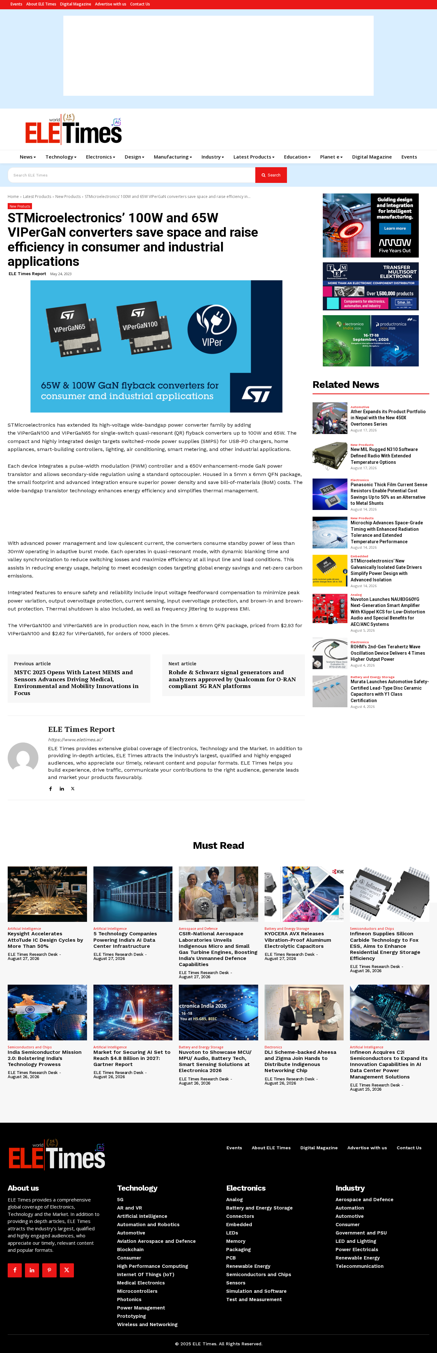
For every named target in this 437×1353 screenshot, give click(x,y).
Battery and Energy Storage (372, 677)
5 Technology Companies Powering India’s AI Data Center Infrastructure (125, 940)
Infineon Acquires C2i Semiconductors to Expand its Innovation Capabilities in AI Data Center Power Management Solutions (389, 1064)
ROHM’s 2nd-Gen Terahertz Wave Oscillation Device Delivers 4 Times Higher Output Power (388, 653)
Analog (356, 594)
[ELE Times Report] (23, 757)
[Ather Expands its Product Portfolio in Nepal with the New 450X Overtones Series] (330, 418)
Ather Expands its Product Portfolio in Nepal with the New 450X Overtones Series (388, 418)
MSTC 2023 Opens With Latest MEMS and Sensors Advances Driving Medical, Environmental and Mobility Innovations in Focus (76, 682)
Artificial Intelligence (24, 928)
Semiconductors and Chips (372, 928)
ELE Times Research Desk (33, 954)
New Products (68, 196)
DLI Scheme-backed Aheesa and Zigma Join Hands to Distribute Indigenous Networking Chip (300, 1061)
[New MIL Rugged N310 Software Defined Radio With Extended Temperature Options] (330, 456)
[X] (72, 787)
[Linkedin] (61, 787)
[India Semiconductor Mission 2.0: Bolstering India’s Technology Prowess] (47, 1012)
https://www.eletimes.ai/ (75, 739)
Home (13, 196)
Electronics (360, 480)
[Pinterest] (49, 1270)
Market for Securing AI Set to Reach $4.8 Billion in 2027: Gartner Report (132, 1058)
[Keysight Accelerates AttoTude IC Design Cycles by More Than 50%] (47, 894)
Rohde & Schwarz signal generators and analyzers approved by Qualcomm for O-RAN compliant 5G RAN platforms (232, 679)
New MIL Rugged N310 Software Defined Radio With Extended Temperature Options (384, 455)
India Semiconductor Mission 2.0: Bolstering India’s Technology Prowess (45, 1058)
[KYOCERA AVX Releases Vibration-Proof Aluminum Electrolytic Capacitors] (304, 894)
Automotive (360, 407)
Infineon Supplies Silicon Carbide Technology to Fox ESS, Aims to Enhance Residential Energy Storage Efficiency (385, 946)
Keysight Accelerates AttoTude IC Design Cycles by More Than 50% (45, 940)
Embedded (359, 556)
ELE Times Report (27, 273)
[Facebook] (50, 787)
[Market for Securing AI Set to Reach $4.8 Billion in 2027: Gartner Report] (133, 1012)
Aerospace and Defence (198, 928)
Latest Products (37, 196)
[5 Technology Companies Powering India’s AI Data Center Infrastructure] (133, 894)
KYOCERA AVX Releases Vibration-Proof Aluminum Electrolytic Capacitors (298, 940)
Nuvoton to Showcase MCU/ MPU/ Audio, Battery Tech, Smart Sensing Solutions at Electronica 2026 (215, 1061)
